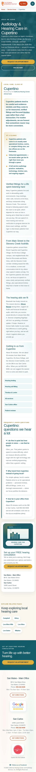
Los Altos (21, 624)
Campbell (6, 618)
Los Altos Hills (8, 624)
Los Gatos (6, 630)
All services (9, 398)
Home (3, 9)
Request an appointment (18, 566)
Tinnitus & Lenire (11, 392)
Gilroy (16, 618)
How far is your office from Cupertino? (17, 500)
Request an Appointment (18, 62)
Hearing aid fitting (11, 386)
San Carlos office (11, 404)
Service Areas (11, 9)
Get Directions (18, 695)
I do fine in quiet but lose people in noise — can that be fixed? (17, 443)
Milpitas (17, 630)
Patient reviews (10, 410)
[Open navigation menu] (32, 3)
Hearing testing (10, 380)
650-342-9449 (18, 68)
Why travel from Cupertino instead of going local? (17, 472)
